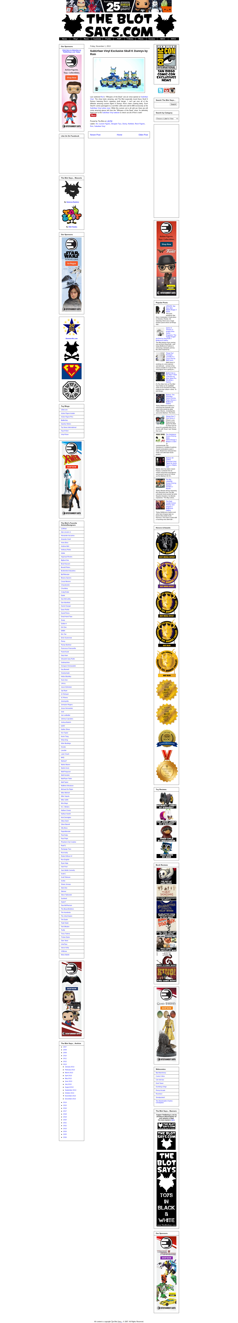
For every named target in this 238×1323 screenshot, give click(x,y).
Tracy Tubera (65, 934)
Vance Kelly (65, 948)
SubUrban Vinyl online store (100, 108)
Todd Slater (65, 923)
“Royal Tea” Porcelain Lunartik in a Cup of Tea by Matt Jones (170, 356)
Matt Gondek (65, 775)
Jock (62, 712)
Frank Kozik (65, 652)
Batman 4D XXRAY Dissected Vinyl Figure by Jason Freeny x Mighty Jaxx (171, 462)
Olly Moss (64, 828)
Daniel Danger (66, 606)
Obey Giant (65, 821)
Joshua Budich (66, 722)
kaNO (63, 726)
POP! (119, 39)
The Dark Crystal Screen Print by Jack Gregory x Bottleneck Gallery (171, 505)
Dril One (64, 627)
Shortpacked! (160, 1097)
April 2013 (68, 1075)
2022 (65, 1125)
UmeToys (64, 944)
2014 (65, 1102)
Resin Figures (140, 124)
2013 (65, 1064)
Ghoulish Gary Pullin (68, 659)
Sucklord (64, 898)
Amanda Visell (66, 539)
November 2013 (70, 1096)
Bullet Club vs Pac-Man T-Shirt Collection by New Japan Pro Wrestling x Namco (171, 377)
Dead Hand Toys (66, 616)
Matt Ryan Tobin (66, 778)
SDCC (162, 39)
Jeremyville (65, 701)
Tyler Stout (64, 941)
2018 (65, 1114)
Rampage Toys (66, 849)
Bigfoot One (65, 560)
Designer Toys (116, 124)
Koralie (63, 747)
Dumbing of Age (161, 1087)
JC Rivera (64, 697)
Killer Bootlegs (66, 743)
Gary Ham (64, 655)
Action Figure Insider (68, 413)
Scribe (63, 881)
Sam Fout (64, 867)
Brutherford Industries (68, 571)
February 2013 (70, 1070)
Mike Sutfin (64, 800)
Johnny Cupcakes (67, 719)
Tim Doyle (64, 919)
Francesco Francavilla (68, 648)
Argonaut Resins (66, 557)
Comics (152, 39)
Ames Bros (64, 543)
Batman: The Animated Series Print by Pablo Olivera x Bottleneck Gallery (171, 399)
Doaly (63, 620)
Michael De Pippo (67, 789)
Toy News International (68, 427)
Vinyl (75, 39)
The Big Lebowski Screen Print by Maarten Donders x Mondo (171, 484)
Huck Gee (64, 680)
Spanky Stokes (66, 424)
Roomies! (159, 1094)
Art (97, 124)
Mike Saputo (65, 796)
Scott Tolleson (65, 877)
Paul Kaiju (64, 835)
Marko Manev (65, 764)
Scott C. (63, 874)
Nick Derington (66, 817)
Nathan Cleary (66, 810)
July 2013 (68, 1084)
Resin (86, 39)
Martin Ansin (65, 768)
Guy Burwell (65, 669)
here (173, 1120)
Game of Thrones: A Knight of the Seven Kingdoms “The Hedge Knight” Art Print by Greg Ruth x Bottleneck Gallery (166, 334)
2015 (65, 1105)
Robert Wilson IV (66, 856)
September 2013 (70, 1090)
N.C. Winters (65, 807)
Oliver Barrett (65, 824)
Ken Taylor (64, 733)
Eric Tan (63, 634)
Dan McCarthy (66, 599)
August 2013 (69, 1087)
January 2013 (69, 1067)
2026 (65, 1137)
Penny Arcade (160, 1090)
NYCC (173, 39)
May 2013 (68, 1078)
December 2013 (70, 1099)
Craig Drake (65, 592)
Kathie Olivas (65, 729)
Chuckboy (64, 588)
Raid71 (63, 845)
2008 (65, 1050)
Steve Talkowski (66, 895)
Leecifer (63, 750)
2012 (65, 1061)
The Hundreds (66, 912)
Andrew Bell (65, 546)
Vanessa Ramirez (73, 202)
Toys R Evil (64, 431)
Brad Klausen (65, 564)
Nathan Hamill (66, 814)
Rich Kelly (64, 853)
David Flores (65, 613)
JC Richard (65, 694)
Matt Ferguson (66, 772)
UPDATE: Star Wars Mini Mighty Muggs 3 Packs (171, 308)
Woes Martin (65, 955)
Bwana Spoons (66, 578)
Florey (63, 641)
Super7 (63, 902)
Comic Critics (160, 1076)
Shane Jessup (66, 884)
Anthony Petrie (66, 550)
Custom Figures (104, 124)
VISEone (64, 951)
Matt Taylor (64, 782)
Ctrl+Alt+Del (160, 1080)
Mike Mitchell (65, 793)
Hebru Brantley (66, 676)
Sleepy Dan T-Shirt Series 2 (171, 417)
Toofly (63, 930)
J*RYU (63, 683)
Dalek (63, 595)
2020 (65, 1120)
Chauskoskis (65, 585)
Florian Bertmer (66, 645)
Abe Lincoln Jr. (66, 532)
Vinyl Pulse (65, 434)
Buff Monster (65, 574)
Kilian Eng (64, 740)
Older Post (143, 135)
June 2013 (68, 1081)
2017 (65, 1111)
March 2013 (69, 1073)
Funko (108, 39)
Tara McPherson (66, 905)
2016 (65, 1108)
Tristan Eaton (65, 937)
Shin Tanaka (73, 227)
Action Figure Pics (67, 417)
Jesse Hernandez (67, 708)
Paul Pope (64, 838)
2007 (65, 1047)
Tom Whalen (65, 926)
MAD (62, 757)
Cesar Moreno (66, 581)
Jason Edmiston (66, 687)
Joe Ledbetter (65, 715)
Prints (140, 39)
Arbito (63, 553)
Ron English (65, 859)
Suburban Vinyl (99, 126)
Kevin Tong (65, 736)
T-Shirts (130, 39)
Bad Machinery (161, 1073)
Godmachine (65, 662)
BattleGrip (64, 420)
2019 (65, 1117)
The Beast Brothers (67, 909)
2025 (65, 1134)
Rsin (102, 97)
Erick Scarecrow (66, 638)
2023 (65, 1128)
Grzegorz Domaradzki (68, 666)
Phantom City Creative (68, 842)
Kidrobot (131, 124)
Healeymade (65, 673)
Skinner (63, 891)
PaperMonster (66, 831)
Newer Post (95, 135)
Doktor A (64, 624)
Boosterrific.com (72, 338)
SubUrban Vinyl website (110, 113)
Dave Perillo (65, 610)
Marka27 (64, 761)
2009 (65, 1053)
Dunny (124, 124)
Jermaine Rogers (67, 705)
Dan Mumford (65, 602)
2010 (65, 1056)
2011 (65, 1058)
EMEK (63, 631)
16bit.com (64, 410)
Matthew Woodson (67, 786)
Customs (97, 39)
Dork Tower (160, 1083)
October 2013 (69, 1093)
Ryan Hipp (64, 863)
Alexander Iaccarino (67, 535)
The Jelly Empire (66, 916)
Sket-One (64, 888)
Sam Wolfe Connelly (68, 870)
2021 (65, 1123)
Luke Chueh (65, 754)
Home (64, 39)
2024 (65, 1131)
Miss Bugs (64, 803)
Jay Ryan (64, 691)
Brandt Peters (65, 567)
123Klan (64, 528)
